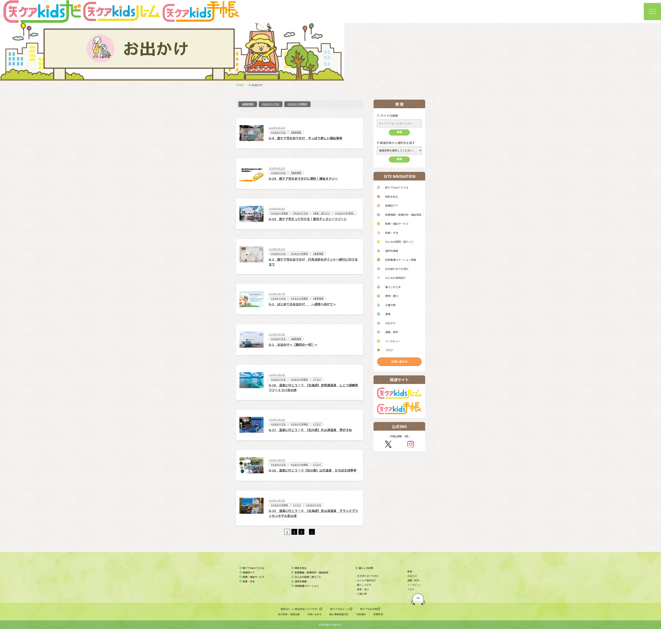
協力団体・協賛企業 (289, 614)
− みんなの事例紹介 (365, 580)
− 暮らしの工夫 (363, 585)
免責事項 (378, 614)
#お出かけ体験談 (297, 104)
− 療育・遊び (362, 589)
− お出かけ (411, 576)
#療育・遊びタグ (321, 213)
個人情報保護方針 (339, 614)
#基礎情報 (248, 104)
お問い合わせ (399, 361)
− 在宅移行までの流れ (367, 576)
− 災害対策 (361, 593)
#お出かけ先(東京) (344, 213)
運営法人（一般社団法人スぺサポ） (300, 609)
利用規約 (361, 614)
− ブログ (410, 589)
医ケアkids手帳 (368, 609)
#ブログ (317, 379)
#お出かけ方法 (270, 104)
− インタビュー (414, 585)
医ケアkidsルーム (339, 609)
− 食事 (409, 571)
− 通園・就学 (412, 580)
